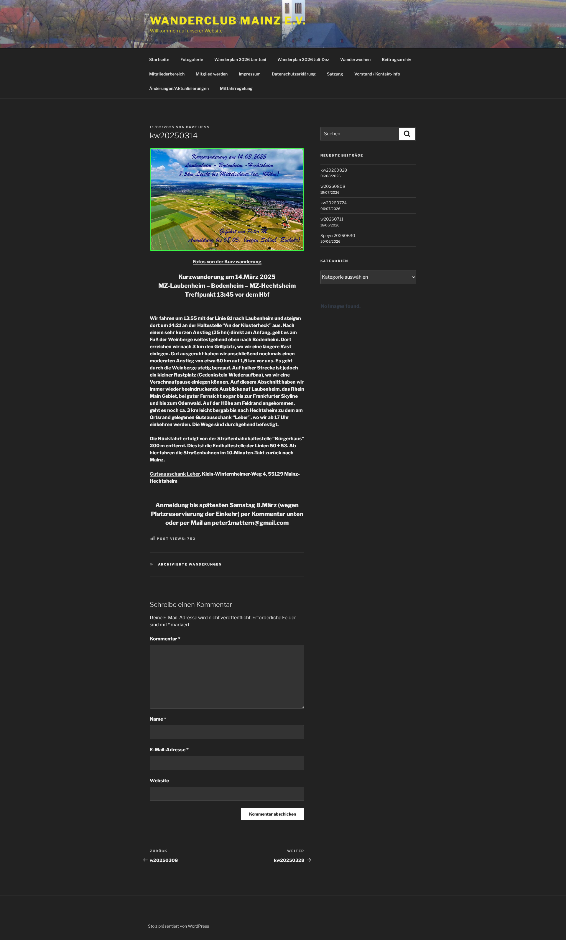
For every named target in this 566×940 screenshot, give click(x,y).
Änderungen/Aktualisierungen (179, 88)
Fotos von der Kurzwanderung (227, 261)
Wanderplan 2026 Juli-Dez (303, 59)
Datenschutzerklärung (294, 73)
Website (159, 780)
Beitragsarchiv (396, 59)
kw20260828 (333, 169)
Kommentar (165, 639)
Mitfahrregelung (236, 88)
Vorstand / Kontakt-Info (377, 73)
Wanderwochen (355, 59)
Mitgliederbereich (167, 73)
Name (158, 719)
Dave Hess (198, 127)
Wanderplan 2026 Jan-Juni (240, 59)
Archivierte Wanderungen (190, 564)
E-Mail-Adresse (169, 749)
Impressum (250, 73)
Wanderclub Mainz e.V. (228, 20)
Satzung (335, 73)
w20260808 (332, 186)
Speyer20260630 (337, 235)
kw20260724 (333, 202)
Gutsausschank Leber (175, 474)
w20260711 (331, 218)
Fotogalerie (191, 59)
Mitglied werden (212, 73)
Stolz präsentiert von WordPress (178, 926)
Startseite (159, 59)
